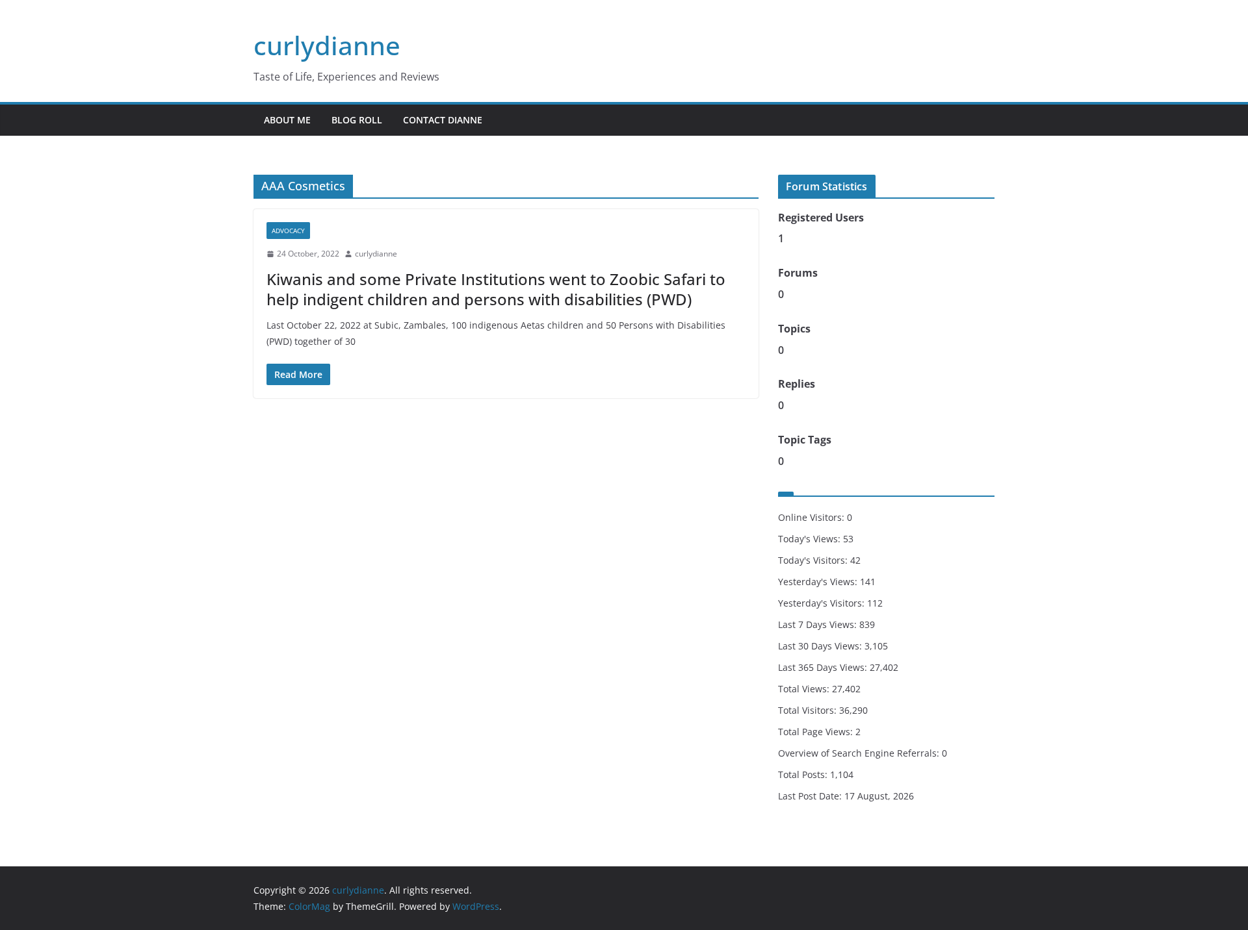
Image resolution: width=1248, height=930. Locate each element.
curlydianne (327, 45)
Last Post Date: (811, 796)
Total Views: (805, 689)
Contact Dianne (442, 120)
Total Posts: (804, 774)
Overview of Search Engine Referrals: (860, 753)
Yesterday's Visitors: (822, 603)
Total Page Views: (816, 731)
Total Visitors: (808, 710)
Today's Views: (810, 539)
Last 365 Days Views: (824, 667)
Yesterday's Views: (819, 581)
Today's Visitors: (814, 560)
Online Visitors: (812, 517)
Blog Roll (357, 120)
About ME (287, 120)
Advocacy (288, 230)
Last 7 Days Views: (818, 624)
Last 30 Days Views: (821, 646)
